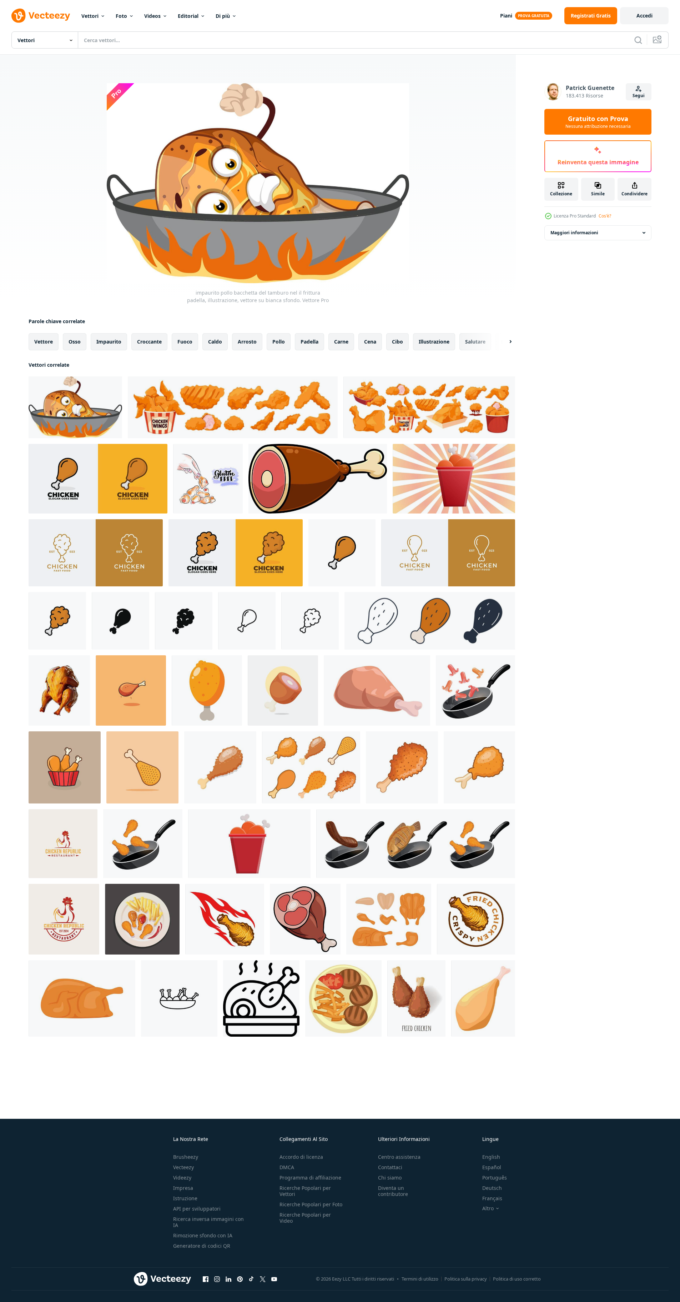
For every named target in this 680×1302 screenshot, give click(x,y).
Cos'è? (605, 216)
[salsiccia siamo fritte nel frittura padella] (475, 690)
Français (492, 1198)
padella (309, 341)
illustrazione (434, 341)
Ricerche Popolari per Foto (310, 1204)
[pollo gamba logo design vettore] (98, 479)
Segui (639, 95)
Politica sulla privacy (465, 1279)
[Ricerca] (638, 40)
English (491, 1156)
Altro (488, 1208)
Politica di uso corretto (517, 1279)
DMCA (286, 1167)
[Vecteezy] (40, 16)
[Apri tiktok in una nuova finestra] (251, 1279)
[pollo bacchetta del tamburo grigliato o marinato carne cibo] (483, 998)
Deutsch (492, 1188)
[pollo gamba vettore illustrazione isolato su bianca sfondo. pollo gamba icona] (342, 552)
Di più (223, 15)
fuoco (184, 341)
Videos (152, 15)
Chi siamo (390, 1177)
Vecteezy (183, 1167)
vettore (43, 341)
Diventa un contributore (393, 1191)
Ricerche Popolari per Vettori (305, 1191)
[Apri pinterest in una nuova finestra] (240, 1279)
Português (494, 1177)
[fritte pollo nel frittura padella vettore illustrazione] (142, 843)
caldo (215, 341)
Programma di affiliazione (310, 1177)
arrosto (247, 341)
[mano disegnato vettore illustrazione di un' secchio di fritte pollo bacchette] (249, 843)
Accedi (644, 15)
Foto (121, 15)
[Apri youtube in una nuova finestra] (274, 1279)
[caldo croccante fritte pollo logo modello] (476, 919)
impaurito (108, 341)
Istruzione (185, 1198)
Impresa (183, 1188)
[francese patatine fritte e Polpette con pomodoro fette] (343, 998)
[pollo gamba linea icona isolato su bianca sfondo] (247, 621)
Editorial (188, 15)
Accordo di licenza (301, 1156)
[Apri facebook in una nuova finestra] (205, 1279)
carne (341, 341)
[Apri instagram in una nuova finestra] (217, 1279)
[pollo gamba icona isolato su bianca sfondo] (120, 621)
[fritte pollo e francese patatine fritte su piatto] (142, 919)
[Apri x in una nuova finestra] (263, 1279)
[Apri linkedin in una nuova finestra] (228, 1279)
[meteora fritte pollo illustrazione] (224, 919)
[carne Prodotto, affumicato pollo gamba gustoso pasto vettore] (377, 690)
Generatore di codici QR (201, 1245)
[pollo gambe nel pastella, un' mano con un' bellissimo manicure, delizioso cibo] (208, 479)
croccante (149, 341)
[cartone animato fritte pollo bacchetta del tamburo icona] (207, 690)
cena (370, 341)
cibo (397, 341)
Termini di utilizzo (420, 1279)
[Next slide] (504, 341)
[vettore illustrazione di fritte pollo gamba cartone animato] (131, 690)
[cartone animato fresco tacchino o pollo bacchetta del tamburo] (317, 479)
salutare (475, 341)
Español (491, 1167)
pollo (278, 341)
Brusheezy (185, 1156)
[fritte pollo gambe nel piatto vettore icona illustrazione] (179, 998)
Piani (506, 15)
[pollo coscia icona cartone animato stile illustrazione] (283, 690)
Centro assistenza (399, 1156)
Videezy (182, 1177)
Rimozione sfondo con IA (202, 1235)
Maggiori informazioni (574, 233)
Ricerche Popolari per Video (305, 1217)
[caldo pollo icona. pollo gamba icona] (261, 998)
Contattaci (390, 1167)
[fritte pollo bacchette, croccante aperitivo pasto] (416, 998)
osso (75, 341)
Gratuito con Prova (598, 121)
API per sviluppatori (197, 1208)
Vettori (90, 15)
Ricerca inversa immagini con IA (208, 1222)
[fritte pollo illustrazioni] (65, 767)
